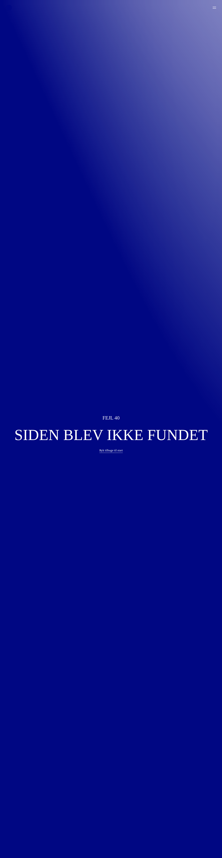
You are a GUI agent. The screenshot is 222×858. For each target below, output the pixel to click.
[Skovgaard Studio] (9, 8)
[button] (111, 450)
